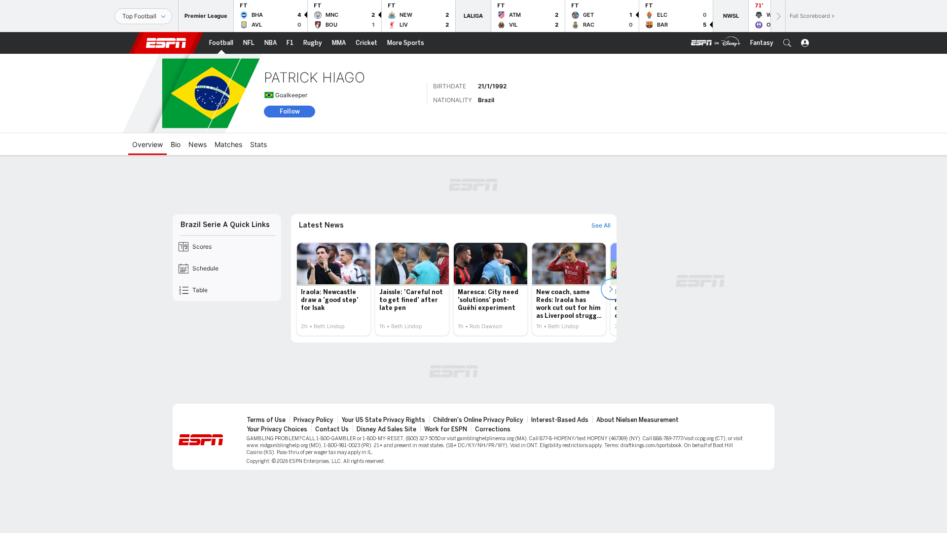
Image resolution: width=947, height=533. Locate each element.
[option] (333, 289)
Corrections (492, 429)
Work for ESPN (445, 429)
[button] (787, 43)
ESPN (166, 43)
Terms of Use (266, 420)
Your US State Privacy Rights (383, 420)
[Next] (777, 16)
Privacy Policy (313, 420)
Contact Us (332, 429)
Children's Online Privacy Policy (478, 420)
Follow (290, 111)
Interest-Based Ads (559, 420)
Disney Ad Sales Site (386, 429)
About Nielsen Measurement (637, 420)
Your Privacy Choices (277, 429)
